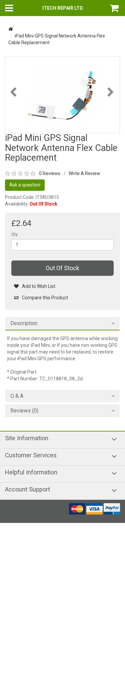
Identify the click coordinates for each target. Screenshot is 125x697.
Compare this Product (45, 297)
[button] (13, 110)
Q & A (16, 396)
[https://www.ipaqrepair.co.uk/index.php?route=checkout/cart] (115, 8)
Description (23, 323)
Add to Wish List (38, 286)
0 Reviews (49, 173)
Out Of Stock (62, 268)
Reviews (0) (24, 411)
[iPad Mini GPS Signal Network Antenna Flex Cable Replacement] (63, 94)
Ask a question (24, 184)
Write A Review (84, 173)
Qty (14, 234)
